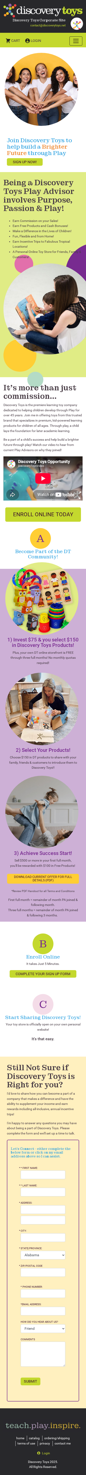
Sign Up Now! (25, 162)
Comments (28, 1339)
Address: (26, 1202)
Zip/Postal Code (31, 1265)
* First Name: (29, 1168)
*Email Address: (31, 1304)
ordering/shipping (57, 1438)
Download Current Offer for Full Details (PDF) (43, 878)
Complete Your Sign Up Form (43, 974)
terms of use (26, 1443)
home (20, 1438)
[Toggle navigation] (75, 41)
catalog (34, 1438)
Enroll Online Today (43, 514)
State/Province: (31, 1248)
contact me (63, 1443)
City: (24, 1230)
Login (36, 40)
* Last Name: (29, 1185)
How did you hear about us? (39, 1321)
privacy (45, 1443)
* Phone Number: (32, 1286)
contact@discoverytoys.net (48, 25)
